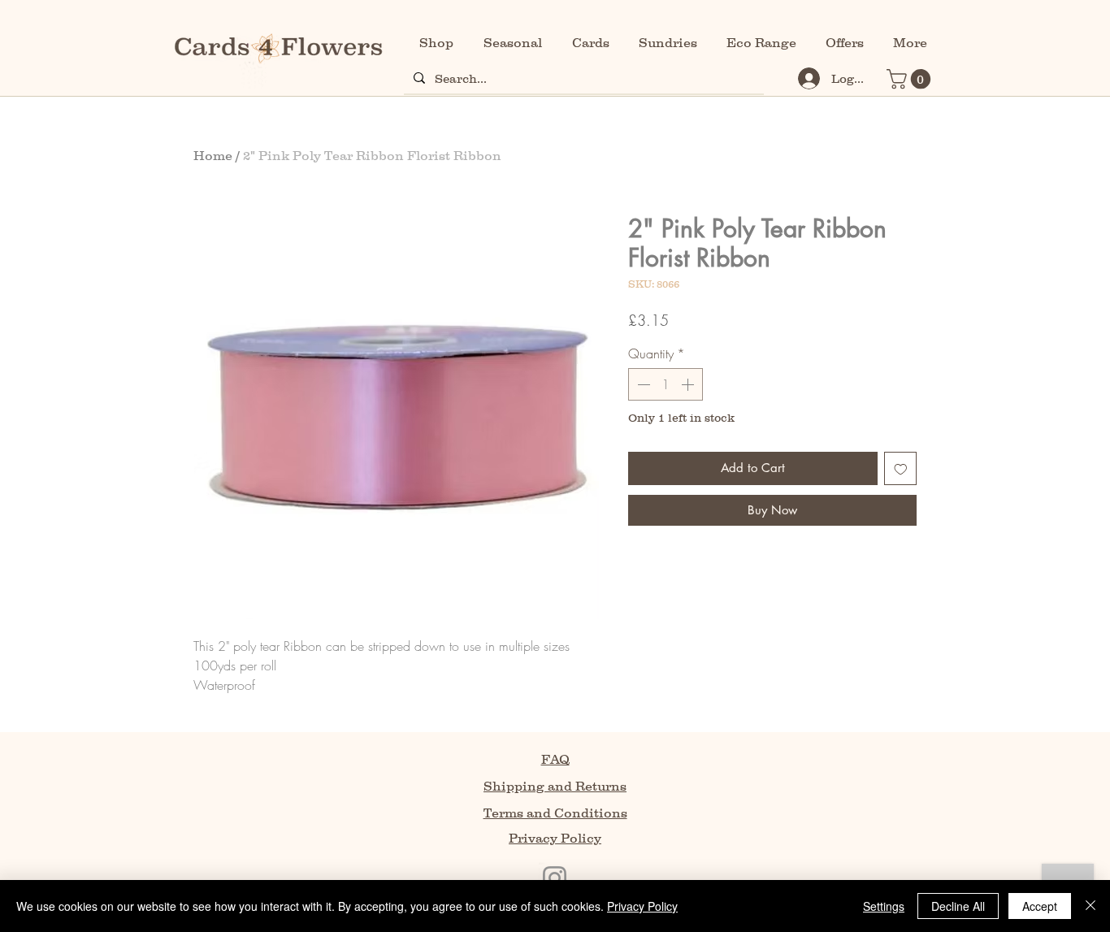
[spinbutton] (665, 384)
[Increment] (689, 384)
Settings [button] (883, 906)
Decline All (958, 906)
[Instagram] (554, 878)
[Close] (1090, 906)
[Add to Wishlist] (900, 468)
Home (212, 155)
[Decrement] (642, 384)
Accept (1039, 906)
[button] (911, 79)
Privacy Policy (642, 906)
